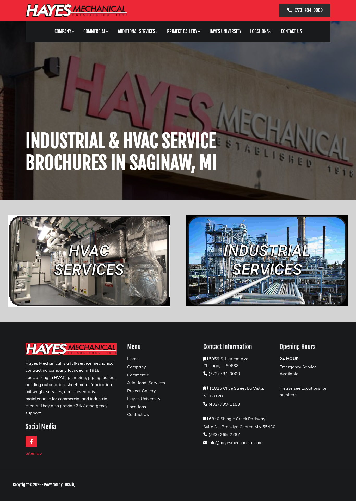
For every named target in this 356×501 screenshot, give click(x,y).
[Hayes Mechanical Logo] (76, 10)
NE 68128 (213, 396)
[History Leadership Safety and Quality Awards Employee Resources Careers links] (73, 32)
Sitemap (34, 453)
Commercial (94, 31)
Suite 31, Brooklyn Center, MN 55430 (239, 426)
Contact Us (291, 31)
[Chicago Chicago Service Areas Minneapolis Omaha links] (271, 32)
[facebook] (31, 441)
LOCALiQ (69, 484)
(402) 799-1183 (224, 404)
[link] (64, 32)
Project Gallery (182, 31)
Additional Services (136, 31)
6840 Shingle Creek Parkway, (237, 418)
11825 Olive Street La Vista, (236, 388)
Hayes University (225, 31)
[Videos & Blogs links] (200, 32)
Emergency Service (298, 366)
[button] (304, 10)
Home (133, 358)
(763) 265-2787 (224, 434)
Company (62, 31)
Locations (259, 31)
